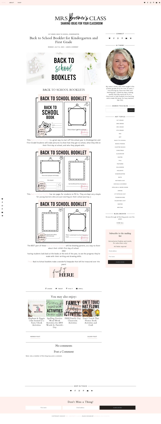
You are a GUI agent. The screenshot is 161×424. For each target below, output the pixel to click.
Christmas (120, 150)
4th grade (120, 130)
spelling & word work (120, 187)
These (30, 262)
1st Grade (52, 34)
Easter (120, 157)
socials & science (120, 184)
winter (120, 204)
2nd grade (120, 123)
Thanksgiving (120, 197)
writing (120, 207)
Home (4, 2)
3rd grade (120, 127)
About (11, 2)
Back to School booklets (56, 246)
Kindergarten (74, 34)
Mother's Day (120, 180)
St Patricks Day (120, 194)
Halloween (120, 167)
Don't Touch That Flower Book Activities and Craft (91, 321)
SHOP (19, 2)
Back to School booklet (40, 140)
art (120, 137)
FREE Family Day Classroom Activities (73, 320)
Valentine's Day (120, 200)
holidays (120, 170)
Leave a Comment (72, 47)
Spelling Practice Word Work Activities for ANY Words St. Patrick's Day (54, 323)
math (120, 177)
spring (120, 190)
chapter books (120, 147)
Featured (120, 163)
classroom (120, 153)
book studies (120, 143)
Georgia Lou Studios (101, 416)
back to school (62, 34)
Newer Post (35, 336)
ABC (120, 133)
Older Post (92, 336)
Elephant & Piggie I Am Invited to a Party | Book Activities (36, 321)
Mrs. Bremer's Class (73, 416)
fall (120, 160)
